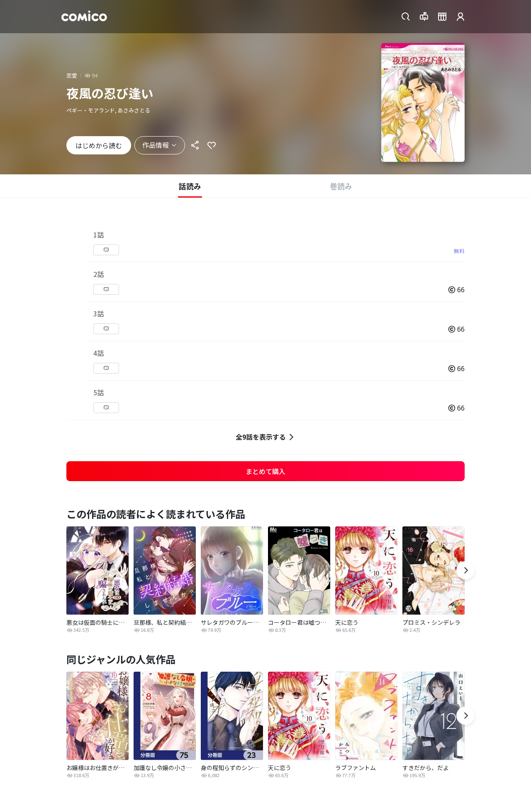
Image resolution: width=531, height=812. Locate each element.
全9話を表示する (261, 437)
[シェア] (195, 145)
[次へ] (465, 570)
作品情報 (155, 145)
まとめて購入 (265, 471)
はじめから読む (99, 145)
